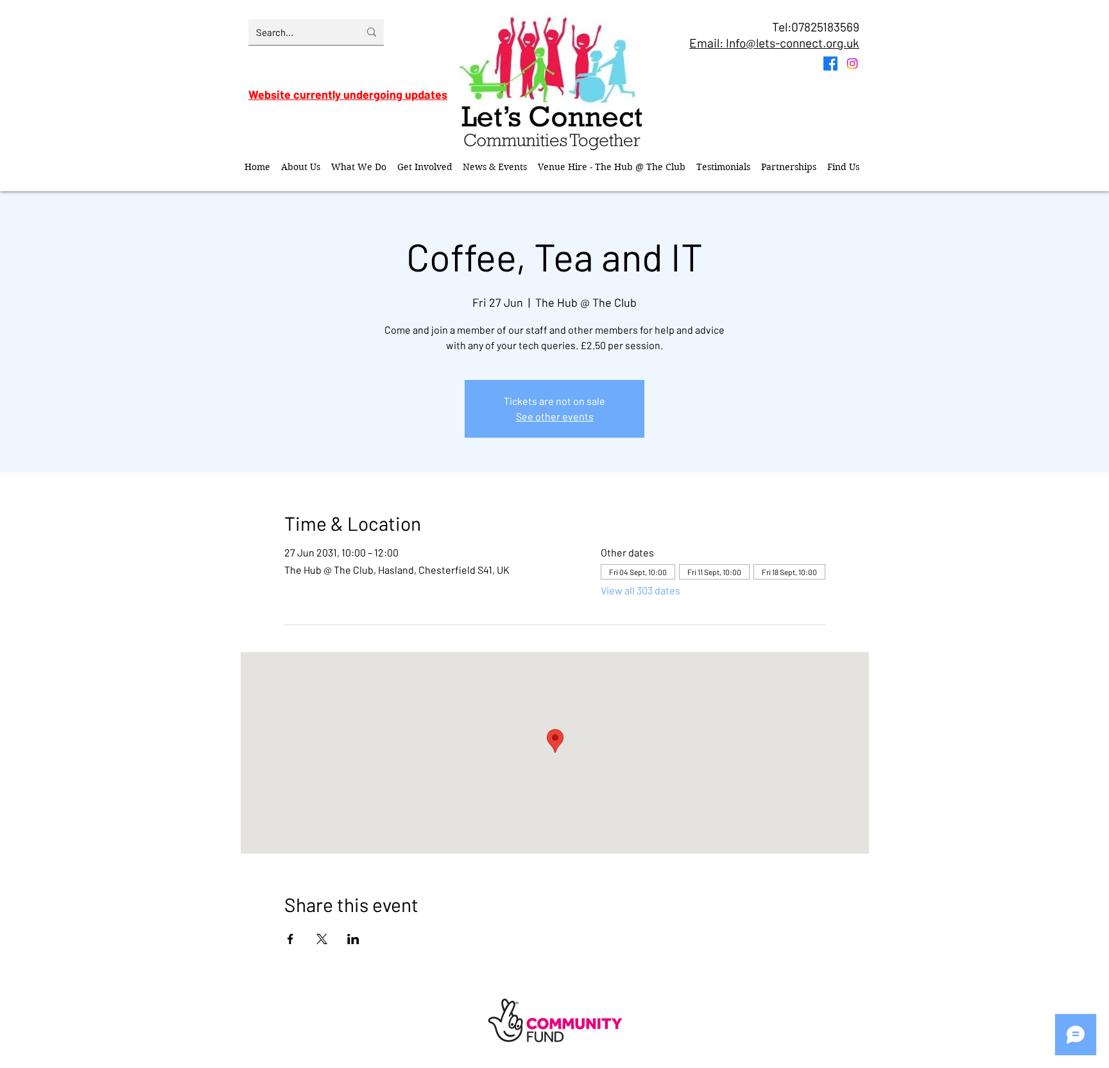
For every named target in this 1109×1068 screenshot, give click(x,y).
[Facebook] (830, 63)
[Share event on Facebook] (290, 939)
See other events (555, 416)
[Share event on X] (322, 939)
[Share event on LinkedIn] (353, 939)
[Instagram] (852, 63)
